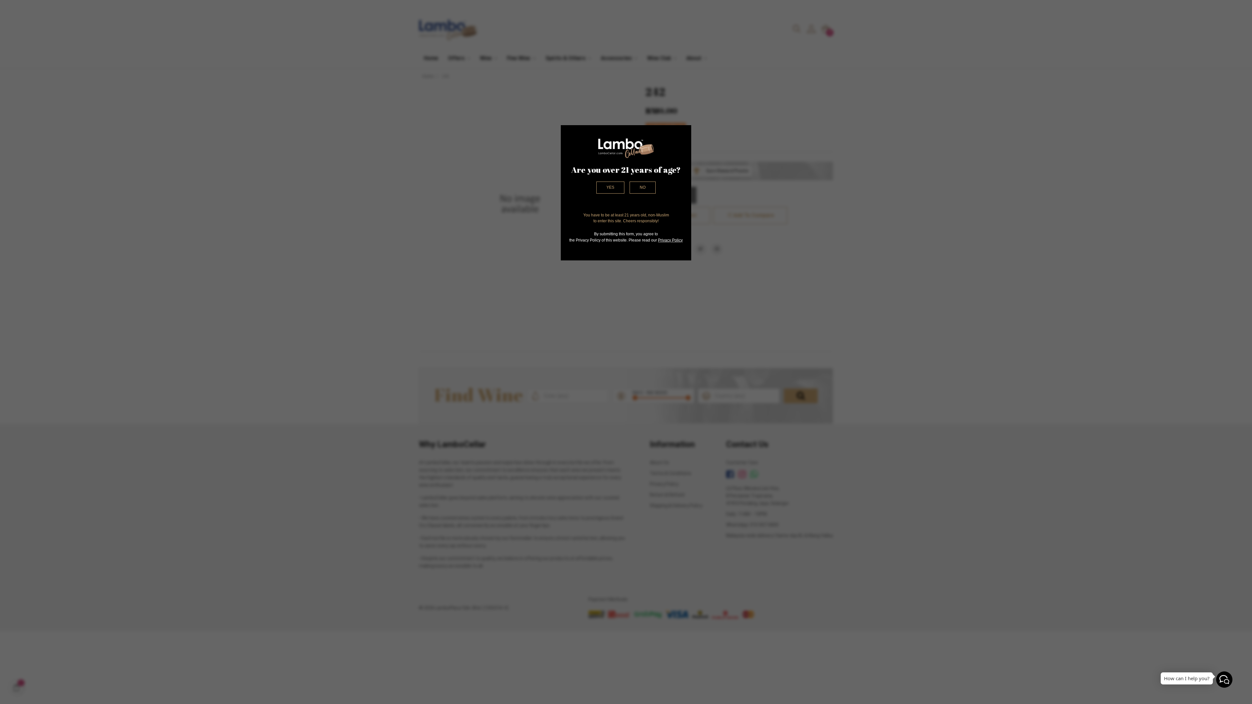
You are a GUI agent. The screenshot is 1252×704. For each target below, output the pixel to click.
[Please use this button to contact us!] (1224, 679)
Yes (610, 187)
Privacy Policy (670, 240)
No (643, 187)
